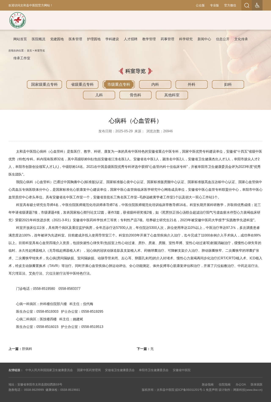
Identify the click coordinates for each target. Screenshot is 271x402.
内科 (155, 84)
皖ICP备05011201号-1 (190, 389)
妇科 (228, 84)
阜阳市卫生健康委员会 (154, 370)
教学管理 (149, 39)
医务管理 (75, 39)
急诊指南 (208, 384)
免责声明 (212, 389)
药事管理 (167, 39)
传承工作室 (21, 58)
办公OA (241, 384)
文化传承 (241, 39)
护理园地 (94, 39)
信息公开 (223, 39)
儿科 (99, 95)
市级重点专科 (118, 84)
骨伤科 (135, 95)
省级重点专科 (82, 84)
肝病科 (27, 349)
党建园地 (57, 39)
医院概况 (38, 39)
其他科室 (172, 95)
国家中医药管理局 (89, 370)
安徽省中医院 (182, 370)
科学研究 (186, 39)
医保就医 (257, 384)
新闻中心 (204, 39)
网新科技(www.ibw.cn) (248, 389)
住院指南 (225, 384)
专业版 (214, 5)
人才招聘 (130, 39)
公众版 (200, 5)
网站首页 (20, 39)
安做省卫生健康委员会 (120, 370)
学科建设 (112, 39)
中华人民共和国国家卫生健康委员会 (49, 370)
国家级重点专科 (44, 84)
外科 (191, 84)
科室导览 (40, 50)
